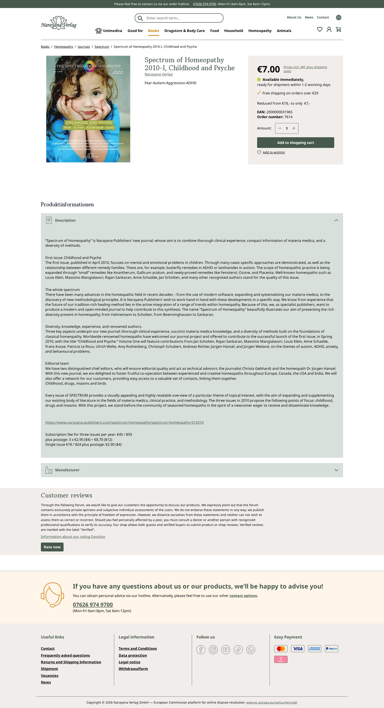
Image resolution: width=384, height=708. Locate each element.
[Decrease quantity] (279, 128)
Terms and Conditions (138, 648)
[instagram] (213, 649)
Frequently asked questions (65, 655)
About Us (294, 17)
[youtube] (225, 649)
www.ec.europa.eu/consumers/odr (272, 702)
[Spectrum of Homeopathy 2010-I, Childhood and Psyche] (88, 109)
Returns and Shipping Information (71, 662)
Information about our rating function (73, 536)
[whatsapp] (250, 649)
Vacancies (49, 675)
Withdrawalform (133, 668)
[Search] (140, 18)
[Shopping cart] (338, 28)
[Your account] (329, 28)
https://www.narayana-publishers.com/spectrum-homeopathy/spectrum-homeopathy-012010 (124, 422)
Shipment (49, 668)
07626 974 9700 (204, 4)
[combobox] (184, 18)
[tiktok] (238, 649)
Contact (323, 17)
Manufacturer (67, 469)
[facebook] (200, 649)
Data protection (133, 655)
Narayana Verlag (159, 74)
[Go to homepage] (58, 23)
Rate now (52, 547)
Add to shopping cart (295, 142)
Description (65, 220)
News (309, 17)
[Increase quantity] (294, 128)
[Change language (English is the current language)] (338, 17)
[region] (88, 111)
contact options (243, 595)
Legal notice (129, 662)
